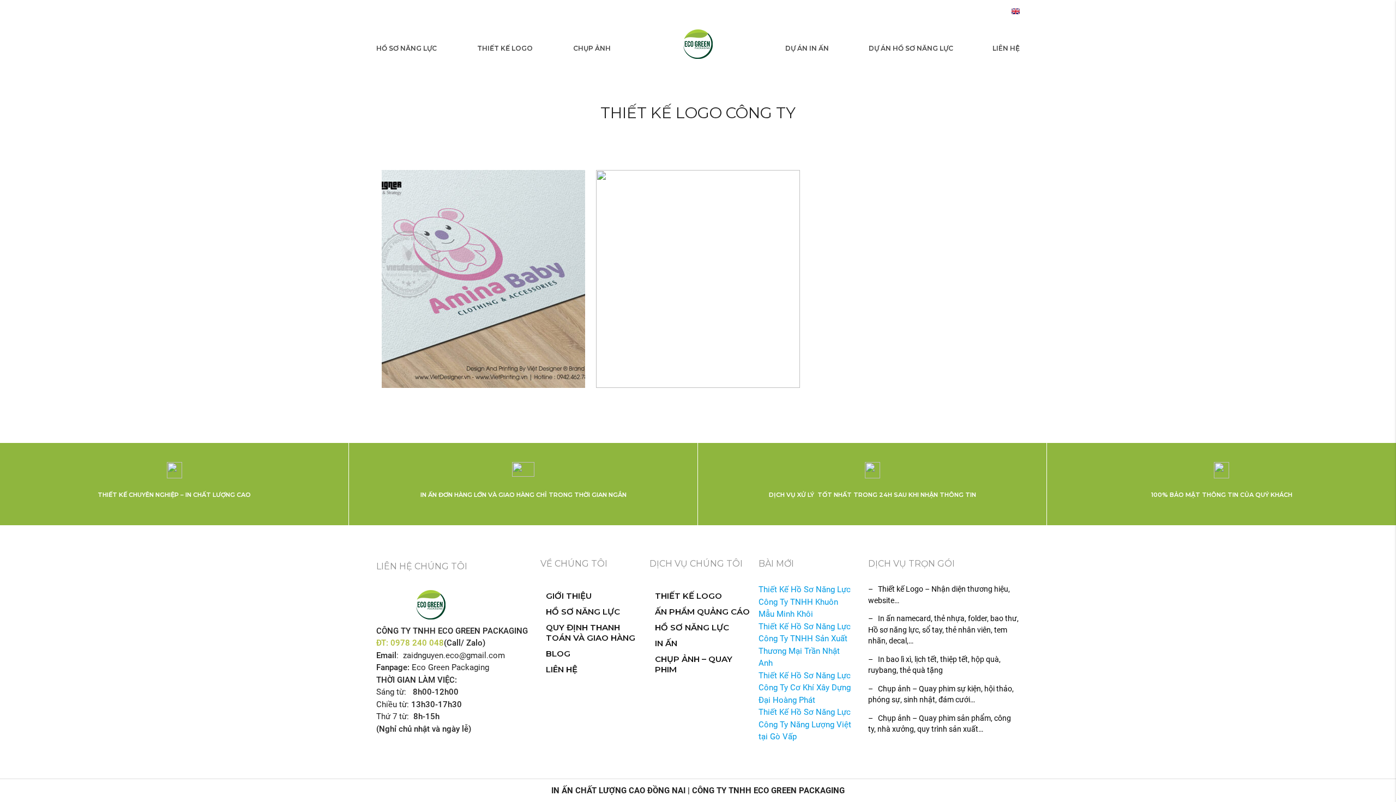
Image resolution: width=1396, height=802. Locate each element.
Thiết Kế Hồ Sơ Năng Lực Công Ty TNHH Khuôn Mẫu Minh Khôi (805, 602)
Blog (558, 653)
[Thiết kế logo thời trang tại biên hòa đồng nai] (483, 279)
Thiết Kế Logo (505, 48)
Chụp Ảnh (592, 48)
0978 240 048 (417, 643)
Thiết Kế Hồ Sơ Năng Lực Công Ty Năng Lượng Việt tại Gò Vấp (805, 724)
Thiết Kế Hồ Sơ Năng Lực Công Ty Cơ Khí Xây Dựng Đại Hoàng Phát (805, 688)
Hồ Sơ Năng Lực (406, 48)
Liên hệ (1006, 48)
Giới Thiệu (569, 596)
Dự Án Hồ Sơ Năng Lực (911, 48)
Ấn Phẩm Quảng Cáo (702, 611)
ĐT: (383, 643)
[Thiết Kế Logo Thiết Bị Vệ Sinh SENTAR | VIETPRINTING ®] (697, 279)
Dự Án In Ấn (807, 48)
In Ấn (666, 643)
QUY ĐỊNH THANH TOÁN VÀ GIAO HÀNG (590, 632)
